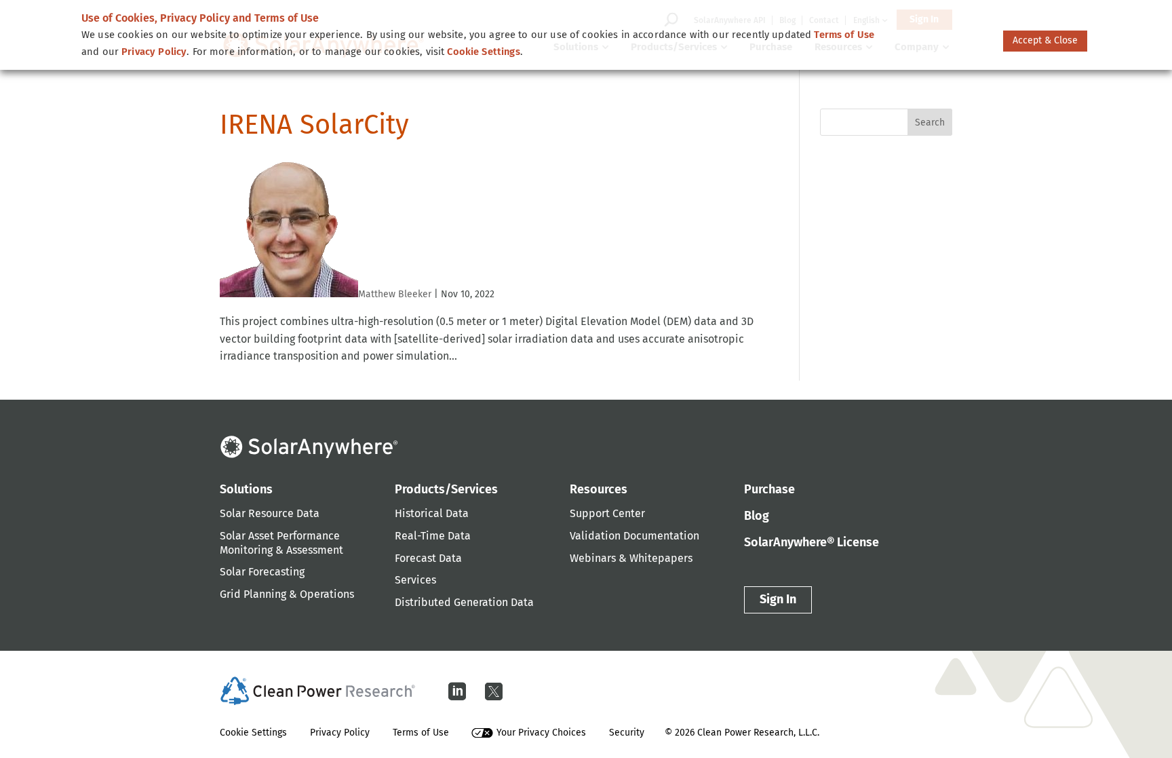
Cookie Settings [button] (483, 51)
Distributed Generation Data (464, 602)
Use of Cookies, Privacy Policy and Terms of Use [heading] (200, 18)
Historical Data (432, 513)
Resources (598, 489)
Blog (756, 515)
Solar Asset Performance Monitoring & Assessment (281, 542)
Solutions (246, 489)
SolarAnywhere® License (811, 542)
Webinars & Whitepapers (631, 558)
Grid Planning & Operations (287, 594)
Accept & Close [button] (1045, 40)
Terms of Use (421, 732)
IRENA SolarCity (314, 125)
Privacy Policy (340, 732)
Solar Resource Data (269, 513)
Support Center (607, 513)
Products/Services (446, 489)
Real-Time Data (433, 535)
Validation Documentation (634, 535)
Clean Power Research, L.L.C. (758, 732)
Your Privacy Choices (541, 732)
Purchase (769, 489)
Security (626, 732)
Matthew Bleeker (394, 294)
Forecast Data (428, 558)
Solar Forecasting (262, 571)
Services (415, 579)
